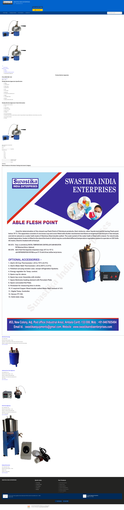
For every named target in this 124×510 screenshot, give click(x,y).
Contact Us (28, 12)
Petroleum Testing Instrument (9, 72)
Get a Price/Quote (5, 78)
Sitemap (37, 489)
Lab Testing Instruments (63, 482)
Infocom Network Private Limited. (43, 506)
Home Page (5, 12)
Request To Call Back (5, 68)
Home (5, 69)
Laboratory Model (62, 484)
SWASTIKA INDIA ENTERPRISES (22, 2)
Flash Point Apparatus (6, 405)
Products (5, 70)
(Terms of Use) (47, 505)
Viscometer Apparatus (62, 490)
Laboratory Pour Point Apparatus (8, 370)
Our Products (20, 12)
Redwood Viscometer (6, 465)
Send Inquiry (38, 9)
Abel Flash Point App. (6, 336)
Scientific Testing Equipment (63, 487)
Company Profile (13, 12)
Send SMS (66, 501)
